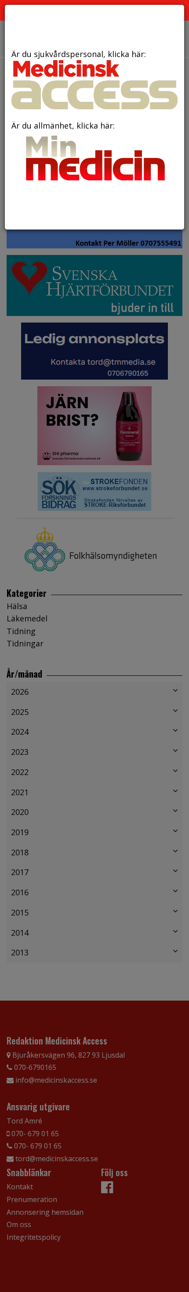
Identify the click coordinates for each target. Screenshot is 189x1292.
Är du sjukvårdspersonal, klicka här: (78, 54)
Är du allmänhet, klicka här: (63, 125)
